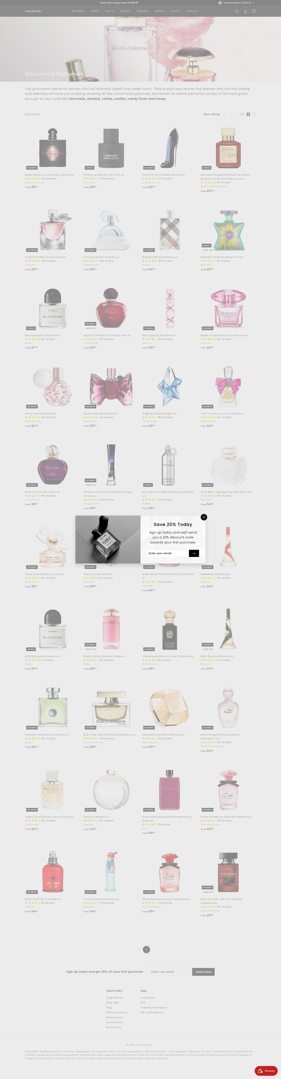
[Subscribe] (194, 553)
